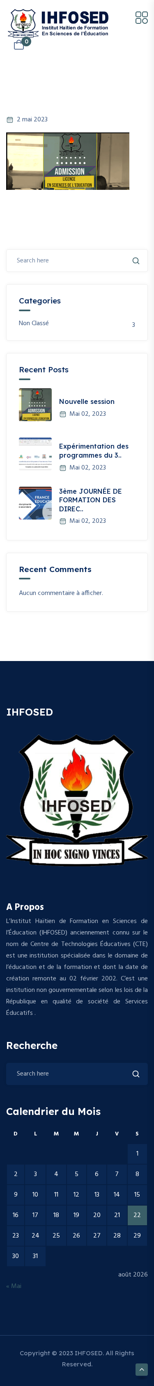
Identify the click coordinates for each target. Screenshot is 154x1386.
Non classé (34, 323)
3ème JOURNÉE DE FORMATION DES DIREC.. (90, 500)
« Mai (13, 1286)
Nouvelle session (87, 401)
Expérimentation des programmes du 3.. (94, 450)
